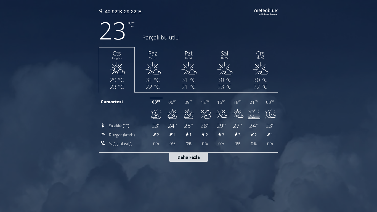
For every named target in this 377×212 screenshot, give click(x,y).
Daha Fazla (188, 157)
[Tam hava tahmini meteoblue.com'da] (266, 11)
